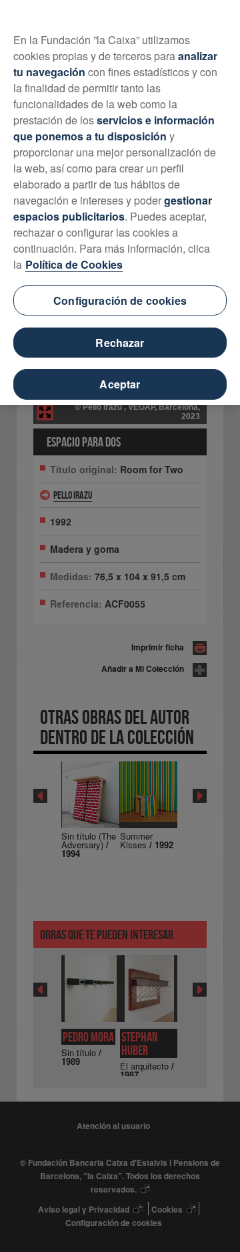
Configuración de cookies (120, 300)
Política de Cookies (74, 264)
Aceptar (119, 384)
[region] (120, 202)
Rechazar (119, 342)
